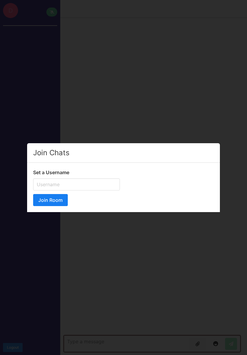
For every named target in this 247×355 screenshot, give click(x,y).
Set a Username (51, 172)
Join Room (50, 200)
